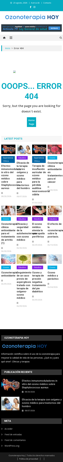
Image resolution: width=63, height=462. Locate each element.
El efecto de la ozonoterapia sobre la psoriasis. (55, 230)
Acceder (9, 428)
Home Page (31, 122)
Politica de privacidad (28, 459)
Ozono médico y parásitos (53, 275)
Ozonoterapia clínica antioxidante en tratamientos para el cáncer (55, 172)
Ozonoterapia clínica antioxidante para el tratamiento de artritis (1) (8, 234)
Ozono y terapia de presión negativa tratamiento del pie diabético (39, 282)
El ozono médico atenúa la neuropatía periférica (38, 230)
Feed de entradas (13, 434)
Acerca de (35, 3)
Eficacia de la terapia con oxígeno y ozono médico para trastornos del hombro (23, 175)
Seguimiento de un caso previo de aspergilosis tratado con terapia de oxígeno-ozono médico (24, 285)
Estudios (22, 157)
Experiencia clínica (8, 159)
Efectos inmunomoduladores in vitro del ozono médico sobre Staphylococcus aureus (8, 177)
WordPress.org (12, 445)
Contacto (47, 3)
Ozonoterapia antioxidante (8, 274)
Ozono (52, 157)
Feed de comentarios (15, 440)
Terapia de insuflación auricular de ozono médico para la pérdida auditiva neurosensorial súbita (39, 180)
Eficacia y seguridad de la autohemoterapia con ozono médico (24, 232)
